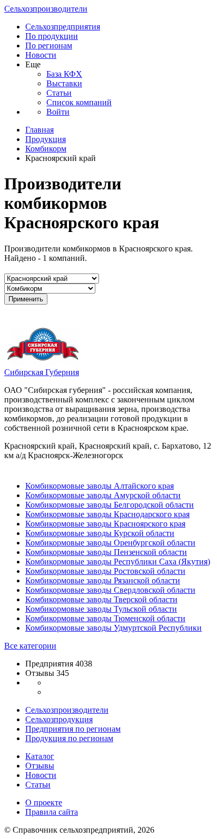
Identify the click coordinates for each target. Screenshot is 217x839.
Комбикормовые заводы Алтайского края (99, 485)
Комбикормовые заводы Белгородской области (109, 504)
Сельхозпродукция (59, 719)
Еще (33, 64)
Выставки (64, 83)
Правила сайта (51, 811)
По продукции (51, 36)
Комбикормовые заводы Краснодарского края (107, 514)
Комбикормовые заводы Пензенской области (106, 552)
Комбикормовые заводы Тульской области (101, 608)
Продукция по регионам (69, 738)
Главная (39, 129)
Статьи (59, 92)
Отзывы (39, 765)
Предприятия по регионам (73, 728)
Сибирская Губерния (41, 372)
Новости (40, 54)
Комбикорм (45, 148)
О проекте (43, 802)
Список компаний (79, 102)
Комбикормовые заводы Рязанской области (102, 580)
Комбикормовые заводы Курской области (99, 533)
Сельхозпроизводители (45, 8)
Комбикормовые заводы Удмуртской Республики (113, 627)
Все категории (30, 645)
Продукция (45, 139)
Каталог (39, 756)
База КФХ (64, 73)
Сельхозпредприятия (62, 26)
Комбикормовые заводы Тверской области (101, 599)
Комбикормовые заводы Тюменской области (105, 618)
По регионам (48, 45)
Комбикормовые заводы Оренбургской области (110, 542)
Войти (58, 111)
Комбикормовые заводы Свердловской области (110, 589)
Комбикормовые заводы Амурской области (103, 495)
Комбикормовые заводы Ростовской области (105, 571)
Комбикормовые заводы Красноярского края (105, 523)
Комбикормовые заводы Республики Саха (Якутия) (117, 561)
